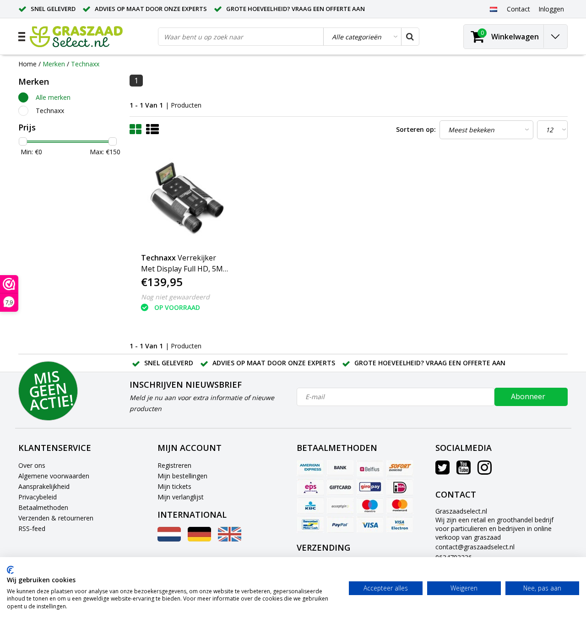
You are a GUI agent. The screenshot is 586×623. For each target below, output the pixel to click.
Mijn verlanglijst (180, 497)
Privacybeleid (37, 497)
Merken (54, 64)
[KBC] (310, 506)
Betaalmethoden (43, 507)
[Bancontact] (310, 524)
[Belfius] (370, 468)
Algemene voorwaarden (53, 475)
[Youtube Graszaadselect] (463, 470)
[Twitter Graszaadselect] (442, 470)
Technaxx (85, 64)
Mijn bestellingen (182, 475)
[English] (229, 539)
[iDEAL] (399, 487)
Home (27, 64)
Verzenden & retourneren (55, 518)
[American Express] (310, 468)
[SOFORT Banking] (399, 468)
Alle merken (53, 97)
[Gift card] (340, 487)
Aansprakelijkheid (44, 486)
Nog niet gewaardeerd (175, 297)
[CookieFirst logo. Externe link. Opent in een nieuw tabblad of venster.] (10, 570)
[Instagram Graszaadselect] (484, 470)
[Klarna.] (340, 506)
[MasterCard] (399, 506)
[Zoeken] (410, 36)
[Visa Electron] (399, 524)
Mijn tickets (174, 486)
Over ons (31, 465)
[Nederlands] (493, 8)
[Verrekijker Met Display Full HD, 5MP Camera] (184, 200)
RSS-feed (31, 528)
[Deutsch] (199, 539)
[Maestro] (370, 506)
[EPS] (310, 487)
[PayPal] (340, 524)
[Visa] (370, 524)
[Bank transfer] (340, 468)
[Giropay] (370, 487)
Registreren (174, 465)
